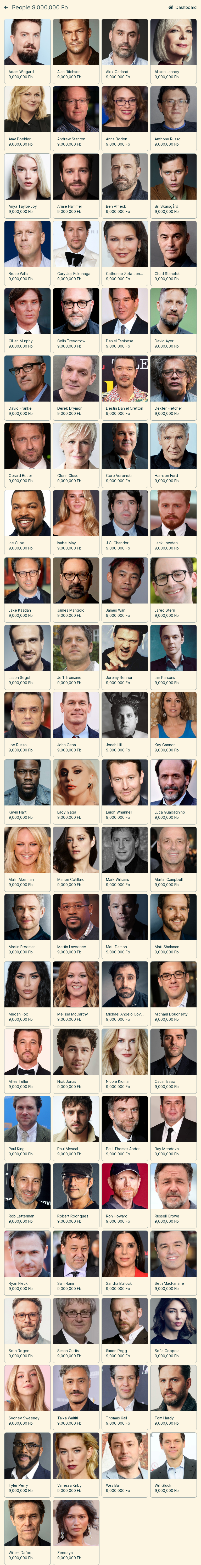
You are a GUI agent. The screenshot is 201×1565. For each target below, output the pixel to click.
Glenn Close (68, 475)
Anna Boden (116, 139)
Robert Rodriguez (72, 1216)
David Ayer (164, 341)
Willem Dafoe (20, 1552)
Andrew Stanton (71, 139)
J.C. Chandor (117, 543)
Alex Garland (117, 71)
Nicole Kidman (118, 1081)
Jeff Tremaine (69, 677)
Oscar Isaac (165, 1081)
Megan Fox (18, 1014)
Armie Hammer (69, 206)
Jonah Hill (114, 745)
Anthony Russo (168, 139)
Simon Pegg (116, 1350)
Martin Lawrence (71, 947)
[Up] (6, 7)
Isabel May (66, 543)
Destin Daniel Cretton (124, 408)
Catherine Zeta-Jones (125, 273)
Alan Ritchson (69, 71)
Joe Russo (18, 745)
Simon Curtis (68, 1350)
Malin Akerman (21, 879)
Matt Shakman (167, 947)
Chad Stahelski (168, 273)
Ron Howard (116, 1216)
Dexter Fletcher (168, 408)
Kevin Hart (17, 812)
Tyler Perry (18, 1485)
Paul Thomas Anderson (126, 1148)
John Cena (66, 745)
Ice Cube (16, 543)
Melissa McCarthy (72, 1014)
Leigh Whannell (119, 812)
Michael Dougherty (171, 1014)
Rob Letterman (21, 1216)
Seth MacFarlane (169, 1283)
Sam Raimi (66, 1283)
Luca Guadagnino (170, 812)
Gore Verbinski (119, 475)
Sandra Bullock (119, 1283)
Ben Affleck (116, 206)
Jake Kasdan (20, 610)
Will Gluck (163, 1485)
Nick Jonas (66, 1081)
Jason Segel (19, 677)
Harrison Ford (166, 475)
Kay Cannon (165, 745)
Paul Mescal (67, 1148)
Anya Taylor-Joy (23, 206)
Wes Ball (113, 1485)
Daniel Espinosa (119, 341)
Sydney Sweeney (24, 1418)
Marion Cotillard (71, 879)
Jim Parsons (165, 677)
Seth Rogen (19, 1350)
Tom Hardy (164, 1418)
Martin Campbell (169, 879)
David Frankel (20, 408)
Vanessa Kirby (69, 1485)
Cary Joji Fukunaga (73, 273)
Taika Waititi (67, 1418)
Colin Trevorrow (71, 341)
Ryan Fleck (18, 1283)
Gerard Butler (20, 475)
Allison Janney (167, 71)
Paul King (17, 1148)
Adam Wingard (21, 71)
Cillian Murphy (21, 341)
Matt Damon (116, 947)
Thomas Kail (116, 1418)
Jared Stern (165, 610)
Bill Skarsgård (166, 206)
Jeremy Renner (119, 677)
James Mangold (71, 610)
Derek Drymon (69, 408)
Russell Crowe (167, 1216)
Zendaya (65, 1552)
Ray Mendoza (167, 1148)
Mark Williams (117, 879)
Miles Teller (19, 1081)
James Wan (115, 610)
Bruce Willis (18, 273)
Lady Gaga (66, 812)
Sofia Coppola (167, 1350)
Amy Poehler (20, 139)
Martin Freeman (22, 947)
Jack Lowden (166, 543)
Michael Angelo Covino (126, 1014)
